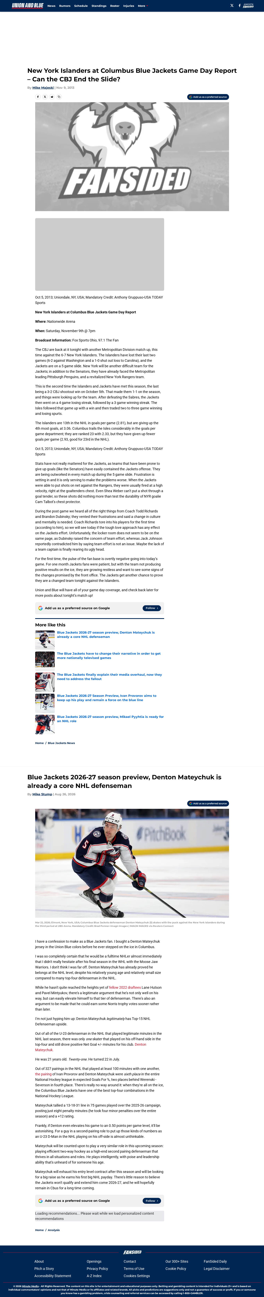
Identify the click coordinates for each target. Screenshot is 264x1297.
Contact (130, 1261)
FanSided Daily (215, 1261)
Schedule (81, 6)
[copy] (59, 97)
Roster (114, 6)
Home (39, 743)
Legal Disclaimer (217, 1269)
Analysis (54, 1230)
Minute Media (30, 1286)
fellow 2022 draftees (125, 987)
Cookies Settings (137, 1276)
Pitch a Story (44, 1269)
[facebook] (240, 5)
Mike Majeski (43, 88)
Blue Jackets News (61, 743)
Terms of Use (134, 1269)
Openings (94, 1261)
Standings (99, 6)
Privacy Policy (97, 1269)
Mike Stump (42, 794)
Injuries (128, 6)
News (51, 6)
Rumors (64, 6)
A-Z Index (94, 1276)
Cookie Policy (176, 1269)
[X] (232, 5)
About (39, 1261)
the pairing (43, 1074)
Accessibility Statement (52, 1276)
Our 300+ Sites (177, 1261)
